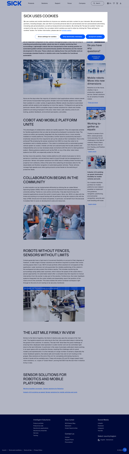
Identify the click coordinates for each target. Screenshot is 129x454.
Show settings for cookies (47, 36)
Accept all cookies (95, 36)
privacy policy (66, 30)
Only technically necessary (72, 36)
